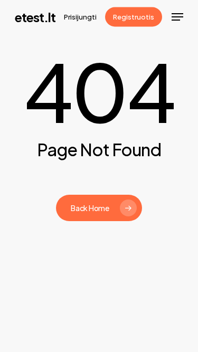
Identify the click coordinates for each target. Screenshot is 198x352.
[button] (177, 17)
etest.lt (35, 17)
